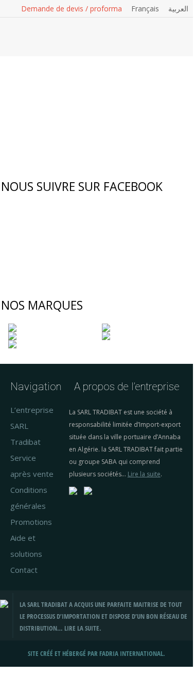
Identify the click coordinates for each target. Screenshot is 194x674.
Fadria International (131, 653)
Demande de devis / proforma (71, 8)
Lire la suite (144, 474)
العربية (178, 8)
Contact (24, 570)
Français (145, 8)
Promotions (31, 522)
